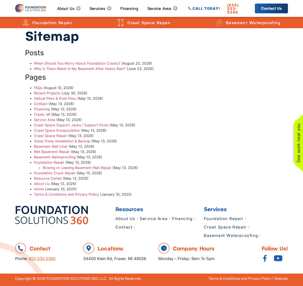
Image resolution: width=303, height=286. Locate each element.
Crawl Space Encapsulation (57, 130)
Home (39, 189)
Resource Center (48, 178)
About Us (42, 183)
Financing (42, 109)
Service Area (44, 119)
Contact (40, 103)
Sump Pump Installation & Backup (62, 141)
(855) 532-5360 (233, 8)
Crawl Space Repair (149, 22)
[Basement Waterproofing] (219, 22)
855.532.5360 (42, 258)
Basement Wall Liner (51, 146)
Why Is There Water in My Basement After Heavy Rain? (80, 68)
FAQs (38, 87)
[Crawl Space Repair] (120, 22)
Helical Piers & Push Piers (55, 98)
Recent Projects (47, 93)
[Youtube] (278, 258)
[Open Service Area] (175, 8)
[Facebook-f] (265, 258)
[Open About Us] (78, 8)
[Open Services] (109, 8)
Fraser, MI (42, 114)
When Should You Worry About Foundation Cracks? (77, 63)
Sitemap (281, 278)
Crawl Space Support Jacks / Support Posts (71, 125)
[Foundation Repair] (25, 22)
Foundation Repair (52, 22)
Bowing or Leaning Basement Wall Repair (77, 167)
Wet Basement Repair (52, 151)
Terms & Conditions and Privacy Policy (66, 194)
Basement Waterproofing (253, 22)
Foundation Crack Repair (54, 173)
